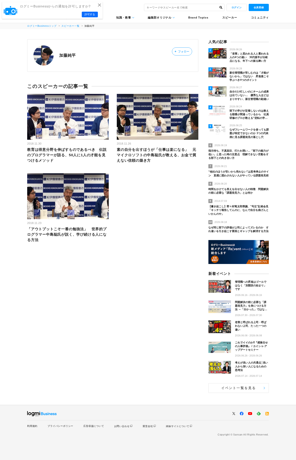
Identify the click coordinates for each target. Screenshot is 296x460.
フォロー (182, 51)
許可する (90, 14)
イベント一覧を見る (238, 388)
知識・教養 (123, 17)
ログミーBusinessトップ (42, 26)
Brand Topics (198, 17)
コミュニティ (260, 17)
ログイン (237, 7)
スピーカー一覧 (70, 26)
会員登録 (259, 7)
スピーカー (229, 17)
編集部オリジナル (160, 17)
